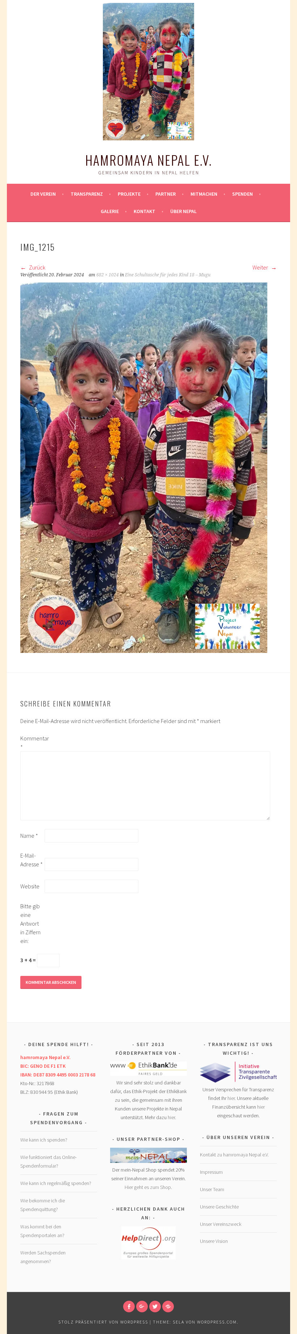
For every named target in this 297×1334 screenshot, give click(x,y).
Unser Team (212, 1189)
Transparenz (87, 194)
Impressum (211, 1172)
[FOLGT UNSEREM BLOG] (168, 1306)
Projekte (129, 194)
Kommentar (31, 743)
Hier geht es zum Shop (148, 1187)
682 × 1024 (107, 274)
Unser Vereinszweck (220, 1224)
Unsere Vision (214, 1241)
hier (171, 1117)
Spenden (242, 194)
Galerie (110, 211)
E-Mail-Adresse (31, 860)
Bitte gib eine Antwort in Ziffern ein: (30, 923)
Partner (165, 194)
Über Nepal (183, 211)
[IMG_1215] (143, 650)
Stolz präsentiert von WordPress (103, 1322)
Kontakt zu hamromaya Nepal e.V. (234, 1154)
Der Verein (43, 194)
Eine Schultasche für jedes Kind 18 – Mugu (167, 274)
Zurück (36, 267)
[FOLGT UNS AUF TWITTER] (155, 1306)
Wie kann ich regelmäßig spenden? (55, 1183)
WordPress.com (217, 1322)
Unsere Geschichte (219, 1206)
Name (29, 835)
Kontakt (144, 211)
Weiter (260, 267)
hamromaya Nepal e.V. (148, 159)
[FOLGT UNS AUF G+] (142, 1306)
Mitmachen (204, 194)
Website (29, 886)
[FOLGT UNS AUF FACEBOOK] (129, 1306)
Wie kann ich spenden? (43, 1140)
